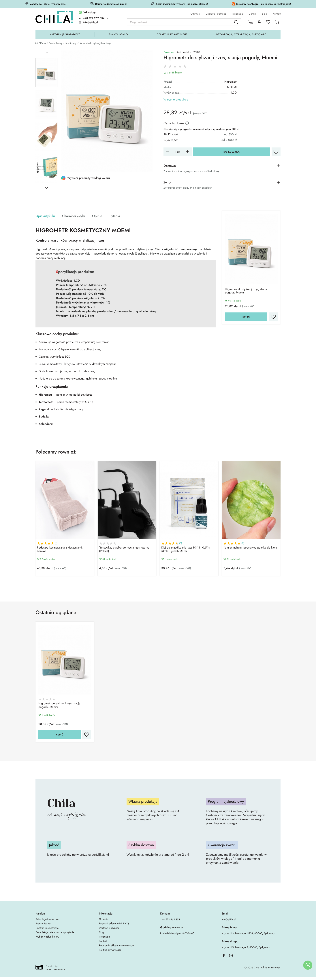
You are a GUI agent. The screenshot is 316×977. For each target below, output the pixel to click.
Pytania (115, 216)
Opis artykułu (45, 216)
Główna (42, 43)
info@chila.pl (228, 919)
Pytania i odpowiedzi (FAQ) (114, 923)
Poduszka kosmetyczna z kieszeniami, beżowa (60, 549)
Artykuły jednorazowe (65, 34)
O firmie (195, 14)
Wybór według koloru (47, 936)
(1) (56, 543)
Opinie (97, 216)
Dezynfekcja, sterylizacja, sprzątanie (241, 34)
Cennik (252, 14)
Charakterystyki (73, 216)
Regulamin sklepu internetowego (116, 945)
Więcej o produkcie (175, 99)
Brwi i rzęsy (70, 43)
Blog (264, 14)
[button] (46, 52)
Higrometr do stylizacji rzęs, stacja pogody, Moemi (246, 291)
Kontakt (277, 14)
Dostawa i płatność (216, 14)
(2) (242, 543)
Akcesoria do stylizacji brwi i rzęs (95, 43)
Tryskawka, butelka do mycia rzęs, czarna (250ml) (124, 549)
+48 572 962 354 (93, 18)
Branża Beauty (118, 34)
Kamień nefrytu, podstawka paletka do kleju (250, 548)
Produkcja (237, 14)
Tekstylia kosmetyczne (172, 34)
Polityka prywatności (110, 950)
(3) (180, 543)
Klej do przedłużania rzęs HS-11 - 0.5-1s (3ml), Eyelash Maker (185, 549)
